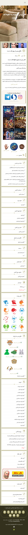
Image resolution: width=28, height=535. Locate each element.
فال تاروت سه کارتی (20, 398)
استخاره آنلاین (21, 194)
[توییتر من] (4, 512)
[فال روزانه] (8, 112)
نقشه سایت (7, 524)
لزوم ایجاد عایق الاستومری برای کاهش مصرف (15, 436)
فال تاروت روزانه (21, 386)
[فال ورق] (8, 134)
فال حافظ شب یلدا (20, 464)
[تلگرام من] (19, 512)
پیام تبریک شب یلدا (20, 467)
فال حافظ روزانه (21, 461)
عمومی (17, 155)
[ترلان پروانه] (14, 46)
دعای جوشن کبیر (21, 252)
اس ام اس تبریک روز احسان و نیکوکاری (17, 167)
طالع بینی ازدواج (21, 242)
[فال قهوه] (20, 123)
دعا (23, 255)
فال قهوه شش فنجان (20, 221)
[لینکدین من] (10, 515)
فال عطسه (22, 488)
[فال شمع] (8, 123)
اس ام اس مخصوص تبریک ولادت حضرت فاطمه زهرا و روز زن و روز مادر (14, 180)
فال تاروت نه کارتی (20, 410)
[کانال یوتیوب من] (14, 515)
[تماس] (8, 512)
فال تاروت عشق (21, 416)
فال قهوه (22, 215)
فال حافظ (22, 458)
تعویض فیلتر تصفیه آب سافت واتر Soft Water (15, 445)
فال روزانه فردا (21, 499)
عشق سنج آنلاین (21, 276)
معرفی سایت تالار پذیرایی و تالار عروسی (17, 442)
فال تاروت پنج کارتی (20, 404)
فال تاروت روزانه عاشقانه (19, 419)
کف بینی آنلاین (14, 84)
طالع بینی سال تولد (20, 376)
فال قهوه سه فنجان (20, 218)
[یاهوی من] (23, 512)
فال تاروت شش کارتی (20, 407)
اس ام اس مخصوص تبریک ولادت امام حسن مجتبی (14, 173)
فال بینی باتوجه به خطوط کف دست (14, 16)
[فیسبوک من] (15, 512)
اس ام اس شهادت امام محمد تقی (18, 170)
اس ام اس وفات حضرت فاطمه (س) (17, 176)
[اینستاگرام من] (12, 512)
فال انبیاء (22, 205)
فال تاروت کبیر (21, 389)
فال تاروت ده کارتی (20, 413)
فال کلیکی (22, 266)
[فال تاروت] (20, 112)
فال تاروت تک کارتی (20, 395)
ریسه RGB (22, 287)
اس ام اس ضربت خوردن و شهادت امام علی (16, 184)
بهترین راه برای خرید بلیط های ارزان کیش (16, 439)
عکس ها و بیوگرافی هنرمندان (18, 502)
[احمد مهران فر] (22, 46)
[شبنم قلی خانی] (6, 46)
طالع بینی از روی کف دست (14, 50)
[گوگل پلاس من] (17, 515)
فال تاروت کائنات (21, 392)
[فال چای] (20, 134)
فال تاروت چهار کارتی (20, 401)
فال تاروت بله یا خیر (20, 422)
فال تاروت (22, 425)
